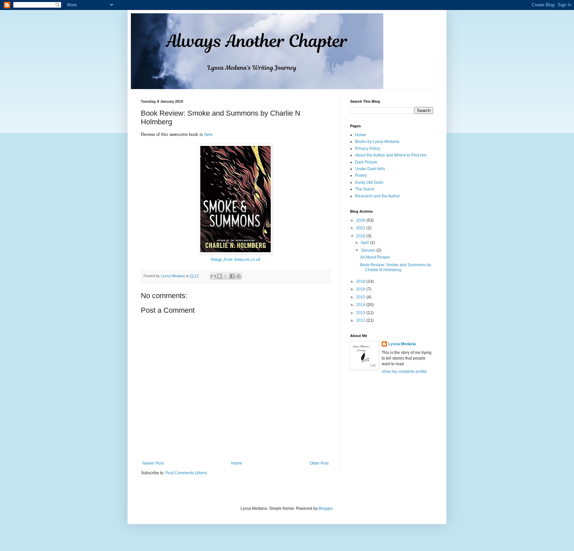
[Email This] (213, 276)
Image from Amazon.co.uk (235, 259)
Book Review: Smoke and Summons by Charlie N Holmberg (395, 267)
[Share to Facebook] (232, 276)
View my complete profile (404, 371)
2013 (361, 312)
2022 (361, 228)
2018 (361, 281)
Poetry (361, 175)
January (368, 250)
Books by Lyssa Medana (377, 141)
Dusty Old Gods (369, 182)
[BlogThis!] (219, 276)
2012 (361, 320)
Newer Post (153, 463)
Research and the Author (377, 196)
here (208, 134)
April (365, 242)
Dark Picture (366, 162)
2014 (361, 304)
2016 (361, 289)
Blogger (326, 508)
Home (236, 463)
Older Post (319, 463)
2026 (361, 220)
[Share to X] (226, 276)
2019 (361, 236)
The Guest (364, 189)
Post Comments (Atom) (186, 473)
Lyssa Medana (402, 344)
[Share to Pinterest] (238, 276)
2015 (361, 297)
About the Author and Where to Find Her (391, 155)
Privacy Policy (367, 148)
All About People (375, 257)
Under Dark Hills (370, 168)
